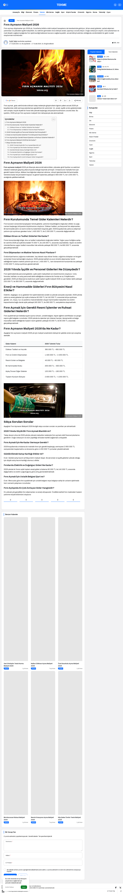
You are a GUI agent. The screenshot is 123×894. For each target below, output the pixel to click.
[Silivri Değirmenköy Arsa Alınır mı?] (105, 79)
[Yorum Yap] (60, 100)
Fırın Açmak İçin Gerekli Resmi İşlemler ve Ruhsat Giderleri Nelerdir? (30, 137)
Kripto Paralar (93, 137)
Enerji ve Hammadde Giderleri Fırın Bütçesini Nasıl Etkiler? (27, 135)
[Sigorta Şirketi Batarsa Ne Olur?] (105, 59)
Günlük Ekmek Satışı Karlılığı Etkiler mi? (23, 150)
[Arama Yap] (115, 4)
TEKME (61, 5)
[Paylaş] (119, 891)
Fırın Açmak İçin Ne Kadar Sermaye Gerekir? (24, 147)
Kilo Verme (92, 133)
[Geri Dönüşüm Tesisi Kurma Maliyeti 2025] (16, 593)
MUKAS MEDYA (33, 888)
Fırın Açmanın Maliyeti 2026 (16, 122)
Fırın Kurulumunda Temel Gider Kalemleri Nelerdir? (24, 125)
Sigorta (91, 153)
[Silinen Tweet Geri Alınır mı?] (105, 98)
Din (90, 120)
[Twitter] (120, 888)
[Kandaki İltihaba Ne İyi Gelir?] (105, 89)
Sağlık (91, 149)
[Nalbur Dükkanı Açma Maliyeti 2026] (43, 593)
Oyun (91, 145)
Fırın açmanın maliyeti (12, 167)
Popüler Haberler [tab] (96, 52)
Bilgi (90, 112)
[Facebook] (116, 888)
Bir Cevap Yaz (10, 832)
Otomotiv (92, 141)
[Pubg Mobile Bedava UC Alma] (105, 69)
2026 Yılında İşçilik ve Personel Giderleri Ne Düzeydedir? (26, 132)
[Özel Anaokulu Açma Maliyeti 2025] (70, 593)
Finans (91, 128)
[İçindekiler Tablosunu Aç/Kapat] (52, 119)
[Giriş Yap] (120, 4)
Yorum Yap (112, 891)
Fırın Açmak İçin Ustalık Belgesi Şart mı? (23, 154)
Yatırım (91, 165)
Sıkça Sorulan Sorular (14, 143)
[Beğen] (56, 100)
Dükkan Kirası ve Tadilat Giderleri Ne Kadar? (25, 127)
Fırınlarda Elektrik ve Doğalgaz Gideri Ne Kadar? (26, 152)
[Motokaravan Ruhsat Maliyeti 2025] (16, 747)
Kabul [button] (23, 887)
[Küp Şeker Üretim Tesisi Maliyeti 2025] (70, 747)
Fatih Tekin (13, 41)
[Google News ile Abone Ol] (10, 100)
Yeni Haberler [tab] (113, 52)
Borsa (91, 116)
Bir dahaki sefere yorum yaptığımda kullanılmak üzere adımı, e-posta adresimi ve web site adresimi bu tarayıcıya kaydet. (44, 870)
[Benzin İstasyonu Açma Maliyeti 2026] (43, 747)
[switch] (6, 4)
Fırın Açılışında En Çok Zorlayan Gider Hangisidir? (26, 157)
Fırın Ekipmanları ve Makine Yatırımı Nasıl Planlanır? (27, 129)
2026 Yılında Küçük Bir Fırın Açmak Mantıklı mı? (25, 145)
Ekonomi (92, 124)
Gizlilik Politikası (9, 887)
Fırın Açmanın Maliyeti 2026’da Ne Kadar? (21, 140)
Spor (90, 157)
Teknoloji (92, 161)
